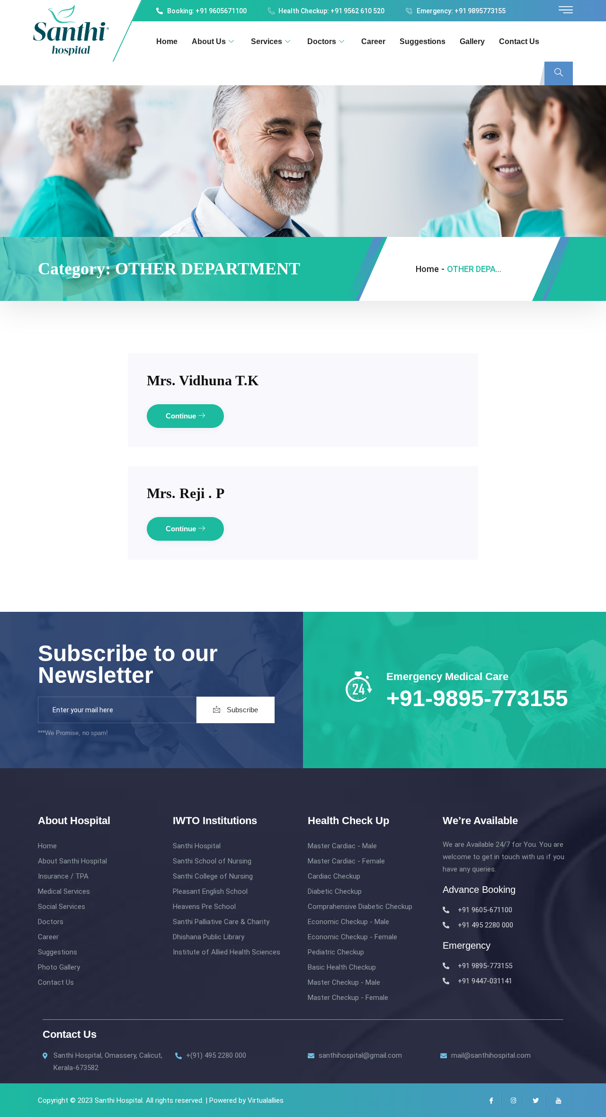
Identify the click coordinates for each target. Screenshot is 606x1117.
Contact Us (519, 41)
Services (266, 41)
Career (373, 41)
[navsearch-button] (558, 73)
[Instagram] (512, 1100)
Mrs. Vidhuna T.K (202, 380)
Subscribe (241, 710)
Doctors (321, 41)
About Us (209, 41)
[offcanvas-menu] (566, 10)
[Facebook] (490, 1100)
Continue (182, 416)
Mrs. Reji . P (185, 493)
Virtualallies (266, 1100)
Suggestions (423, 41)
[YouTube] (556, 1100)
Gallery (472, 41)
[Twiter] (534, 1100)
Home (167, 41)
